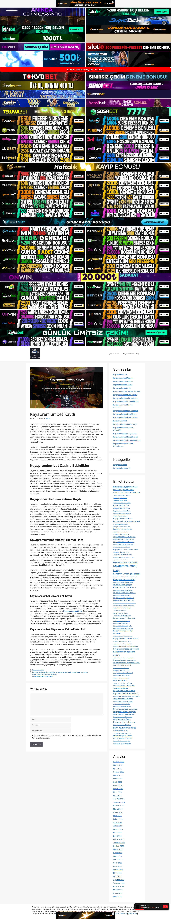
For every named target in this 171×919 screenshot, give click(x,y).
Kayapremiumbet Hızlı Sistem (125, 414)
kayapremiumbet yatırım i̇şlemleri (121, 704)
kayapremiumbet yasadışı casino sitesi (123, 701)
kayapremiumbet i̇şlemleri (119, 610)
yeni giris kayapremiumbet (122, 738)
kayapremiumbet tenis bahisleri (121, 678)
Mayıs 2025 (117, 775)
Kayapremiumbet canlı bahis (123, 539)
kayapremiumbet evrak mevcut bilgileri (123, 557)
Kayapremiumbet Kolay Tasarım (125, 411)
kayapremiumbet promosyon (124, 660)
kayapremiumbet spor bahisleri (123, 673)
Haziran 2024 (118, 806)
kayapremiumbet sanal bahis (122, 665)
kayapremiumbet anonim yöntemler (122, 513)
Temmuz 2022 (119, 883)
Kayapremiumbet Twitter (124, 690)
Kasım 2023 (118, 829)
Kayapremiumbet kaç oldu (124, 618)
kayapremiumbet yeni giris (124, 712)
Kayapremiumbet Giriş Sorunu (122, 717)
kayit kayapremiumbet (124, 727)
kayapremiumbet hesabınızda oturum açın (123, 605)
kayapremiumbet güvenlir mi (123, 600)
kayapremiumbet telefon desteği (121, 675)
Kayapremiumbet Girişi (124, 579)
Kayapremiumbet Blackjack (121, 526)
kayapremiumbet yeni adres (122, 706)
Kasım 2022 (118, 870)
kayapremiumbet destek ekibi (122, 554)
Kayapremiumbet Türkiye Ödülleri (126, 391)
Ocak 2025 (117, 782)
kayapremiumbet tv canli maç (122, 683)
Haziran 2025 (118, 772)
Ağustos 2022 (118, 880)
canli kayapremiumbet (123, 489)
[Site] (42, 120)
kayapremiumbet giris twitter (125, 562)
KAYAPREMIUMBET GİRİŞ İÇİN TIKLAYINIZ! (85, 70)
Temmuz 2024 (119, 802)
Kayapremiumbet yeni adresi (125, 709)
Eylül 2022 (117, 876)
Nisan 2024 (117, 812)
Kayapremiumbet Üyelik (121, 719)
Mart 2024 (117, 816)
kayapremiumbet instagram (122, 608)
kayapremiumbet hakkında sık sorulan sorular (124, 603)
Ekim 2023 (117, 833)
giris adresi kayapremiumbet (122, 495)
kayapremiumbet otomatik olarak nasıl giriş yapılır (125, 646)
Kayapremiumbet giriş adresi (126, 574)
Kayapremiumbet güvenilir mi (123, 598)
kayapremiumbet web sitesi (125, 693)
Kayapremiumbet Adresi (122, 385)
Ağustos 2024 (118, 799)
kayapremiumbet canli (121, 534)
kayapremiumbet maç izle (122, 626)
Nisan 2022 (117, 893)
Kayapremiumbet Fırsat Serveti (125, 437)
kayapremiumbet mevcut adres (123, 628)
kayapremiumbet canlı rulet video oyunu (123, 544)
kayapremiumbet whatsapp (123, 699)
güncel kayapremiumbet (122, 503)
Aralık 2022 (117, 866)
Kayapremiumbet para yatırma (126, 649)
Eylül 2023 (117, 836)
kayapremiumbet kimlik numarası (121, 621)
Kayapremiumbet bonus (122, 529)
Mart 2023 (117, 856)
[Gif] (85, 167)
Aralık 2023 (117, 826)
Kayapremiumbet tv (120, 680)
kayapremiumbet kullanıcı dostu (121, 623)
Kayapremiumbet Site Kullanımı (125, 398)
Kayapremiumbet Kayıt (120, 613)
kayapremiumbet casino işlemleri (121, 547)
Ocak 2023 (117, 863)
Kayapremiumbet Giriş (131, 354)
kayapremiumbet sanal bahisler (121, 668)
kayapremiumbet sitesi (121, 670)
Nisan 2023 (117, 853)
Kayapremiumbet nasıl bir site (125, 638)
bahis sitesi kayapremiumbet (125, 487)
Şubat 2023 (118, 860)
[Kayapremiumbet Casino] (35, 354)
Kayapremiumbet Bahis (123, 518)
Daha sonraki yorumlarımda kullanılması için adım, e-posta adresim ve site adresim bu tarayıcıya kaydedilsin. (66, 736)
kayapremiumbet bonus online (120, 532)
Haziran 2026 (118, 762)
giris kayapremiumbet (120, 500)
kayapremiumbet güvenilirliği (122, 595)
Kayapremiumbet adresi (121, 511)
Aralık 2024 (117, 785)
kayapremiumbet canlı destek (123, 542)
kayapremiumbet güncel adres (122, 590)
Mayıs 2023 (118, 849)
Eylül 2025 (117, 769)
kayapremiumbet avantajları (120, 516)
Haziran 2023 (118, 846)
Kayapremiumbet (113, 354)
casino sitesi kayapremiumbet (126, 492)
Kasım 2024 (118, 789)
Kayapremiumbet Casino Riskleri (126, 402)
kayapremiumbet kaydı (63, 672)
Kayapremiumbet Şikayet (123, 378)
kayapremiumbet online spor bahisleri (122, 644)
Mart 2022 (117, 897)
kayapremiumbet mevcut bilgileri (121, 741)
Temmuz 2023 (119, 843)
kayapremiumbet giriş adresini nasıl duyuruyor (125, 576)
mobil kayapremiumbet (120, 730)
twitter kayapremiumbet (80, 672)
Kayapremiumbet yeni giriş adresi (123, 714)
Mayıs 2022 (117, 890)
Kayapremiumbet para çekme (124, 653)
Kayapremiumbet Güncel (123, 381)
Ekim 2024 (117, 792)
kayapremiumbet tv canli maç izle (123, 685)
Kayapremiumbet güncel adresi (124, 593)
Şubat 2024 (118, 819)
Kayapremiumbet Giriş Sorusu (125, 434)
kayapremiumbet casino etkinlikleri (43, 672)
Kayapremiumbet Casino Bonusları (127, 440)
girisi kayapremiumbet (120, 498)
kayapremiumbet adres (121, 508)
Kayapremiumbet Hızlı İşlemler (125, 395)
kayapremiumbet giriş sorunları (123, 582)
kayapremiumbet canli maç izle (124, 537)
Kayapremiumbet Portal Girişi (125, 424)
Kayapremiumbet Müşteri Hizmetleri (123, 632)
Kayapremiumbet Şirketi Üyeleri (42, 676)
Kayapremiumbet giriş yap (122, 585)
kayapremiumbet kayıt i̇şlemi (122, 615)
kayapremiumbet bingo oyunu (120, 524)
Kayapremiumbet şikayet (124, 722)
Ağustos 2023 (118, 839)
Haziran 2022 (118, 886)
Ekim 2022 (117, 873)
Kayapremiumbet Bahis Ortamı (125, 417)
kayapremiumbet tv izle (120, 688)
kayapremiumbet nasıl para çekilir (121, 641)
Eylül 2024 (117, 795)
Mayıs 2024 (118, 809)
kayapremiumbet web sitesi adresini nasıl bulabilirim (126, 696)
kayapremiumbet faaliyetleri (120, 559)
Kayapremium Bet (120, 375)
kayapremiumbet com (121, 552)
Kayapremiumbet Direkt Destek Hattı (44, 674)
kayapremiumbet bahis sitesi (126, 521)
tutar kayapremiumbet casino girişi (122, 733)
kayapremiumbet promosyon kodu (126, 663)
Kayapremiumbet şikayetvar (122, 725)
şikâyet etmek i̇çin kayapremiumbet (122, 743)
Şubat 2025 (118, 779)
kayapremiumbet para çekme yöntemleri (123, 658)
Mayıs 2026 (118, 765)
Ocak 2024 (117, 822)
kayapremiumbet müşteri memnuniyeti (122, 636)
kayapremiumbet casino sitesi (125, 549)
